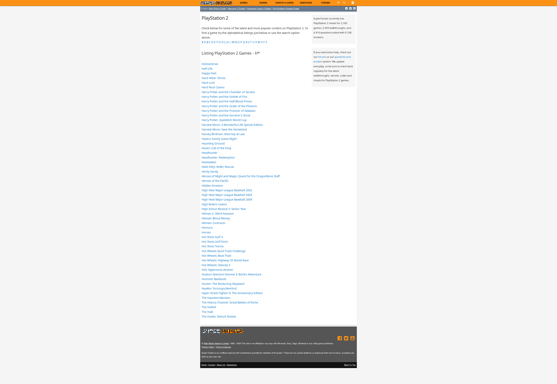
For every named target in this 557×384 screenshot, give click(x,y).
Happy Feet (209, 73)
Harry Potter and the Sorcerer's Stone (226, 115)
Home (203, 365)
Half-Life (207, 69)
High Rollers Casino (214, 204)
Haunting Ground (213, 143)
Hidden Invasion (212, 186)
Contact (211, 365)
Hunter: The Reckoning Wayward (223, 284)
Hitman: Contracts (213, 223)
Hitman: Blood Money (216, 218)
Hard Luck (208, 83)
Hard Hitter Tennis (213, 78)
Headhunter (209, 153)
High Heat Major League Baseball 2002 (227, 190)
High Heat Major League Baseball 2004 (227, 199)
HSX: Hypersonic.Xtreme (217, 270)
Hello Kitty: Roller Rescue (218, 167)
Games (243, 3)
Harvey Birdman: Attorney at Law (223, 134)
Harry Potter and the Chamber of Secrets (228, 92)
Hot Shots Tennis (212, 246)
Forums (325, 3)
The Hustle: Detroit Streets (219, 316)
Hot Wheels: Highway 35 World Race (225, 260)
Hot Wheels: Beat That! (216, 256)
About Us (221, 365)
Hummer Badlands (214, 279)
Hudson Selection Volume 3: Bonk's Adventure (231, 274)
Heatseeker (209, 162)
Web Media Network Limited (216, 343)
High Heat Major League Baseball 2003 (227, 195)
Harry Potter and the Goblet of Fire (224, 97)
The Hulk (207, 312)
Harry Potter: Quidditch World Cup (224, 120)
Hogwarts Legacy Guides (259, 8)
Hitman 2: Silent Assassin (218, 213)
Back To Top (350, 365)
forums (322, 56)
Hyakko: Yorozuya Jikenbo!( (219, 288)
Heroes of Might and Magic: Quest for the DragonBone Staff (241, 176)
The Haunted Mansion (216, 298)
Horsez (206, 232)
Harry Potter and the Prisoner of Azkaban (229, 111)
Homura (207, 228)
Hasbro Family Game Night (219, 139)
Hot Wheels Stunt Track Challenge (224, 251)
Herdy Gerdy (210, 171)
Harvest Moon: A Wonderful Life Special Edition (232, 125)
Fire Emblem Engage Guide (286, 8)
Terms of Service (223, 347)
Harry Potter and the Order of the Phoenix (229, 106)
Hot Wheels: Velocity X (216, 265)
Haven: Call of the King (216, 148)
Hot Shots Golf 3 (212, 237)
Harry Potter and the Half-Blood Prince (227, 101)
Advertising (232, 365)
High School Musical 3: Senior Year (224, 209)
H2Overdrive (210, 64)
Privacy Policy (208, 347)
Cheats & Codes (284, 3)
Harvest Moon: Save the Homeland (224, 129)
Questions (306, 3)
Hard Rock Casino (213, 87)
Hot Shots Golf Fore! (215, 242)
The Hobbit (209, 307)
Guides (263, 3)
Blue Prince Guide (217, 8)
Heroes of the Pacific (215, 181)
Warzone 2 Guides (236, 8)
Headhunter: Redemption (218, 157)
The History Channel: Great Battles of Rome (230, 302)
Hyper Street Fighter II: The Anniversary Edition (232, 293)
